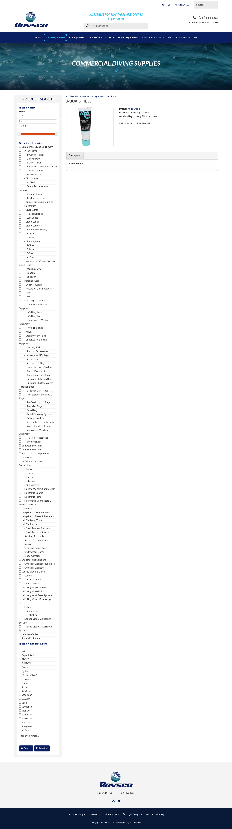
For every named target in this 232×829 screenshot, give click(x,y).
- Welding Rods (32, 328)
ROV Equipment (77, 37)
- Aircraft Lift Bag (33, 363)
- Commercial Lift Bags (35, 375)
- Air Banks (29, 182)
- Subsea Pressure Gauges (35, 540)
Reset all (43, 748)
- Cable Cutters (30, 485)
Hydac (24, 671)
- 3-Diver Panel (31, 163)
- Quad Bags (30, 410)
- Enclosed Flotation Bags (37, 379)
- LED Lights (29, 218)
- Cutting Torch (32, 316)
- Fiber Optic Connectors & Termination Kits (35, 503)
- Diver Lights (29, 210)
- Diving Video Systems (34, 588)
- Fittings (27, 509)
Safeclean (26, 695)
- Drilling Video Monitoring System (35, 601)
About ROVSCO (182, 5)
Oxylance (26, 679)
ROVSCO (26, 691)
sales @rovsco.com (205, 22)
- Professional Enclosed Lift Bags (37, 397)
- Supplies (27, 544)
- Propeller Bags (31, 406)
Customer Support (77, 814)
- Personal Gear (30, 281)
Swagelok (26, 727)
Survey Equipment (128, 37)
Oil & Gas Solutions (186, 37)
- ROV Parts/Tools (31, 520)
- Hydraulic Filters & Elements (37, 517)
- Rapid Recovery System (36, 414)
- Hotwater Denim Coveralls (37, 289)
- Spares (26, 293)
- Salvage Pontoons (33, 418)
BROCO (25, 659)
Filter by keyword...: (29, 736)
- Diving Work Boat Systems (37, 595)
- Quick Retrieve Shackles (36, 532)
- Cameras (27, 576)
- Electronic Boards (32, 493)
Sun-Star (26, 723)
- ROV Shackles (30, 524)
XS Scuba (26, 731)
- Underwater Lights (32, 552)
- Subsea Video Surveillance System (35, 629)
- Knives (27, 332)
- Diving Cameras (31, 580)
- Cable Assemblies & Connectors (32, 463)
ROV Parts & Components (35, 454)
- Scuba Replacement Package (33, 188)
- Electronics (28, 206)
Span (24, 703)
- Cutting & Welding (33, 301)
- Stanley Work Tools (33, 336)
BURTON (26, 663)
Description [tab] (75, 156)
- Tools (25, 297)
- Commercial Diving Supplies (37, 202)
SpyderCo (26, 707)
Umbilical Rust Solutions (156, 37)
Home (38, 37)
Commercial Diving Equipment (37, 147)
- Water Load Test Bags (36, 426)
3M (23, 652)
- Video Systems (31, 242)
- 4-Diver (28, 257)
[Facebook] (163, 5)
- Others (27, 473)
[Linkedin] (169, 5)
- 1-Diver (27, 234)
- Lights (26, 607)
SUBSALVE (27, 719)
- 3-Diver (27, 253)
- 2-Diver (28, 238)
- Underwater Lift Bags (35, 355)
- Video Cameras (31, 226)
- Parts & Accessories (34, 351)
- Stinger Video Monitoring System (35, 621)
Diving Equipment (55, 37)
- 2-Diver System (32, 171)
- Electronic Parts (31, 497)
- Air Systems (29, 151)
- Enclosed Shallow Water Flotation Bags (36, 385)
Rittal (24, 687)
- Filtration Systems (33, 198)
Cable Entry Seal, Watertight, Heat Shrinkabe (92, 97)
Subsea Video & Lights (102, 37)
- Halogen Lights (32, 214)
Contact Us (95, 814)
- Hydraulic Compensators (36, 513)
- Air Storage (29, 179)
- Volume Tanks (31, 194)
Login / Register (135, 814)
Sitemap (160, 814)
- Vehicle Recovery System (37, 422)
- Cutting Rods (31, 312)
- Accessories (30, 359)
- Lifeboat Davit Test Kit (36, 391)
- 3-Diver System (32, 175)
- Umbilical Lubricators (34, 548)
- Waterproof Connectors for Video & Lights (37, 263)
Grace (24, 667)
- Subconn (28, 277)
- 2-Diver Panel (31, 159)
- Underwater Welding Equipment (34, 322)
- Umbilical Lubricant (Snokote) (38, 564)
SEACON (25, 699)
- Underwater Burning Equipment (33, 306)
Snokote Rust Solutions (33, 560)
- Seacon (28, 273)
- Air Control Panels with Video (39, 167)
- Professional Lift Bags (35, 402)
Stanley (25, 711)
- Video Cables (30, 222)
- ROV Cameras (30, 584)
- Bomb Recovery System (36, 367)
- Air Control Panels (33, 155)
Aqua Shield (27, 655)
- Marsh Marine (31, 269)
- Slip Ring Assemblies (33, 536)
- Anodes (27, 458)
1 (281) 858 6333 (207, 17)
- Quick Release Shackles (35, 528)
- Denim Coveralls (31, 285)
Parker (24, 683)
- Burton (27, 469)
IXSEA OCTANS (29, 675)
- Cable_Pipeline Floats (35, 371)
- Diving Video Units (32, 592)
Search (27, 748)
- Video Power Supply (34, 230)
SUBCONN (26, 715)
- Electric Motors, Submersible (38, 489)
